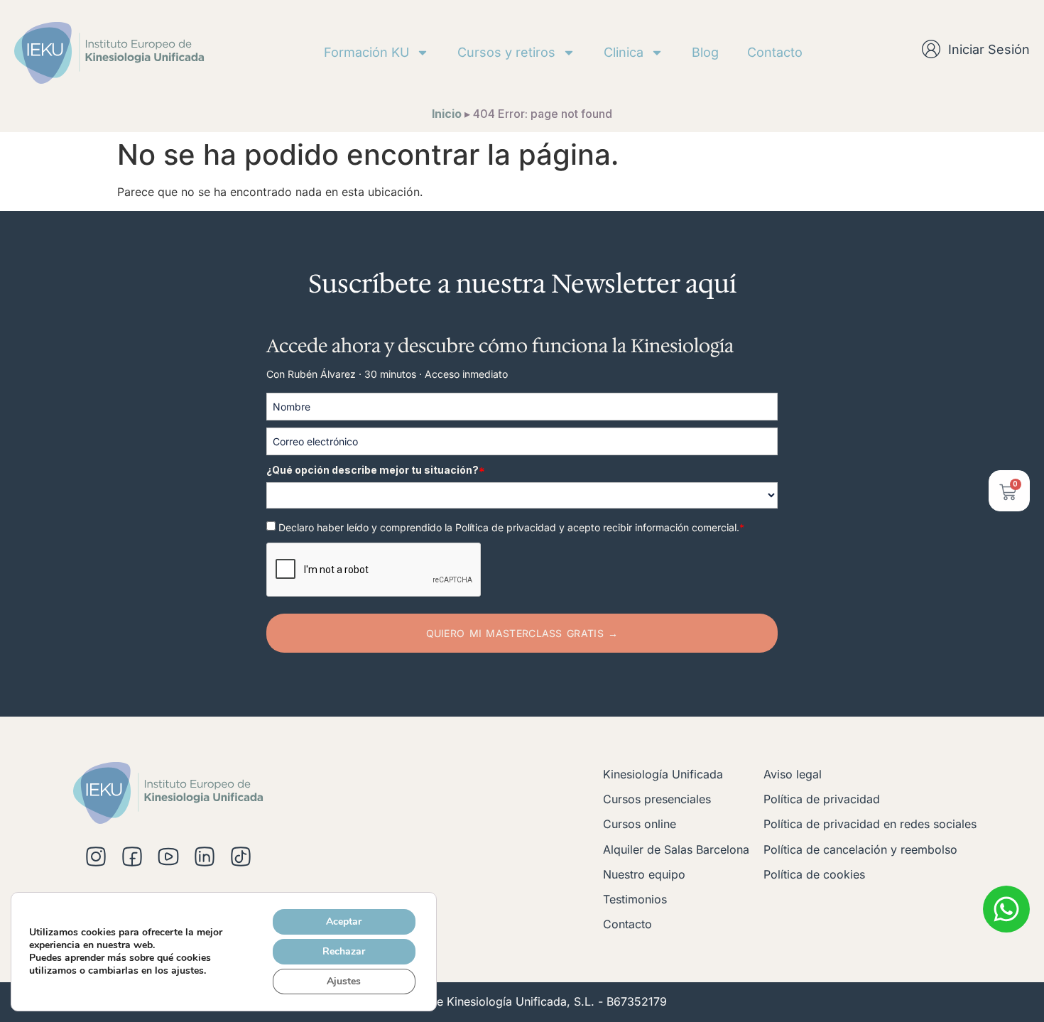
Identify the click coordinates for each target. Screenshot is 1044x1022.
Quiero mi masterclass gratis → (522, 633)
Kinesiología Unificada (663, 774)
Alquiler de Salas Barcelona (676, 849)
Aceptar (343, 921)
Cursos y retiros (506, 52)
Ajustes (344, 981)
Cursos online (639, 824)
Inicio (447, 114)
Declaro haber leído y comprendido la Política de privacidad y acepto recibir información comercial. (511, 527)
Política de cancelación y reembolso (860, 849)
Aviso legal (792, 774)
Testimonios (635, 899)
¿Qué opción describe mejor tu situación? (375, 470)
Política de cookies (814, 874)
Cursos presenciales (657, 799)
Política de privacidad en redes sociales (870, 824)
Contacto (775, 52)
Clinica (623, 52)
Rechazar (343, 951)
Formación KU (366, 52)
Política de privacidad (821, 799)
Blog (705, 52)
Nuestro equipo (644, 874)
